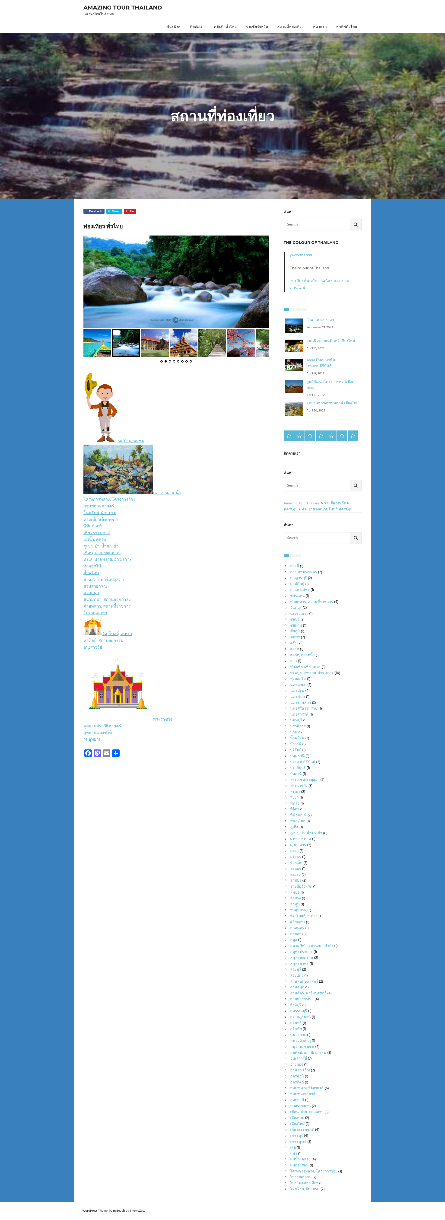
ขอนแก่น (297, 596)
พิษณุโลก (297, 821)
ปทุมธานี (297, 756)
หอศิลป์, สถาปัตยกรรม (103, 640)
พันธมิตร (173, 27)
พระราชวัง (162, 719)
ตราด (294, 649)
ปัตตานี (296, 774)
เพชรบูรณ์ (298, 1142)
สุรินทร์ (296, 1023)
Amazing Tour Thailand (122, 7)
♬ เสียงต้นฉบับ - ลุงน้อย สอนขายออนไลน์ (319, 284)
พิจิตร (294, 809)
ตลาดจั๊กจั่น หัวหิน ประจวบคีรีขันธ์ (320, 363)
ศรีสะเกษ (297, 922)
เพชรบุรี (296, 1136)
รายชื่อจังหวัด (257, 27)
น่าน (293, 732)
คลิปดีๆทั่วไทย (225, 27)
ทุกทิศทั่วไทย (346, 27)
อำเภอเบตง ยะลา (320, 320)
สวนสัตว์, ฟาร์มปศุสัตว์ (103, 580)
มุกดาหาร (298, 845)
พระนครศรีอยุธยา (304, 780)
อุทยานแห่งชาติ (97, 732)
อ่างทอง (296, 1065)
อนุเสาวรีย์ (92, 647)
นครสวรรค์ (299, 715)
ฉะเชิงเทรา (299, 614)
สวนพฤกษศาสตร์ (98, 506)
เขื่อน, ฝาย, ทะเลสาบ (102, 553)
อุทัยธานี (297, 1100)
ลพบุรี (294, 893)
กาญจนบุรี (298, 578)
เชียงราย (297, 1118)
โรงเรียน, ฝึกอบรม (99, 513)
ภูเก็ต (294, 827)
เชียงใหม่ (297, 1124)
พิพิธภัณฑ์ (92, 526)
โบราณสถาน (95, 613)
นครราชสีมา (300, 703)
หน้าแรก (320, 27)
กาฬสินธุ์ (297, 584)
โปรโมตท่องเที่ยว (304, 1183)
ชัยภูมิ (295, 631)
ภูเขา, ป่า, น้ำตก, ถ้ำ (100, 546)
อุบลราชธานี (300, 1106)
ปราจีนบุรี (298, 768)
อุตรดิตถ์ (297, 1083)
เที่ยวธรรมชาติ (96, 533)
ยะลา (294, 851)
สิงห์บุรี (295, 1005)
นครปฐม (297, 691)
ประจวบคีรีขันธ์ (302, 762)
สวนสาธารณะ (96, 586)
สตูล (293, 940)
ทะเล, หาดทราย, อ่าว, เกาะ (107, 559)
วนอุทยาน (92, 739)
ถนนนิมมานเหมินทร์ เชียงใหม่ (330, 341)
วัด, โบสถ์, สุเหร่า (117, 634)
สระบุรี (295, 970)
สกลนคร (297, 928)
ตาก (293, 661)
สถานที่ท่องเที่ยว (290, 27)
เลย (293, 1148)
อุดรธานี (297, 1076)
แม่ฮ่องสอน (299, 1166)
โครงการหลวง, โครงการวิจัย (109, 499)
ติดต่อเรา (197, 27)
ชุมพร (295, 637)
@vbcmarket (301, 255)
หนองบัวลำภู (300, 1041)
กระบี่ (294, 566)
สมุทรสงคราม (301, 958)
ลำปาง (295, 898)
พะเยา (295, 792)
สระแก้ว (296, 976)
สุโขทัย (296, 1029)
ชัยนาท (296, 626)
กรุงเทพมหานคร (303, 572)
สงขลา (295, 934)
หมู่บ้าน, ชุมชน (131, 441)
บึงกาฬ (295, 744)
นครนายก (298, 685)
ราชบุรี (295, 881)
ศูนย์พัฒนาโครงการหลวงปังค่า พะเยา (331, 385)
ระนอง (295, 869)
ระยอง (295, 875)
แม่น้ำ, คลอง (94, 539)
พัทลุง (294, 804)
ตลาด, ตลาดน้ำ (167, 493)
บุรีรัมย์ (295, 750)
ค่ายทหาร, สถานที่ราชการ (107, 606)
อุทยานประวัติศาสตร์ (102, 726)
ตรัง (293, 643)
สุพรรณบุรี (298, 1011)
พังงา (294, 798)
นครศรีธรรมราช (304, 709)
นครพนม (297, 697)
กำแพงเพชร (300, 590)
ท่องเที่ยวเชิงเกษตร (100, 519)
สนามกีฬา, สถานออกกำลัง (107, 599)
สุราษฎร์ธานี (300, 1017)
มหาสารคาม (300, 839)
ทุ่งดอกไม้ (92, 566)
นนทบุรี (296, 720)
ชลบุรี (294, 620)
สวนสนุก (91, 593)
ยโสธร (295, 857)
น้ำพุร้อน (91, 573)
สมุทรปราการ (301, 952)
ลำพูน (295, 904)
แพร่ (293, 1154)
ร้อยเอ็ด (296, 863)
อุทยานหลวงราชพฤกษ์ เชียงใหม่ (332, 403)
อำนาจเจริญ (300, 1070)
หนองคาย (298, 1035)
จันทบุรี (296, 608)
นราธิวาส (298, 726)
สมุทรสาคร (299, 964)
